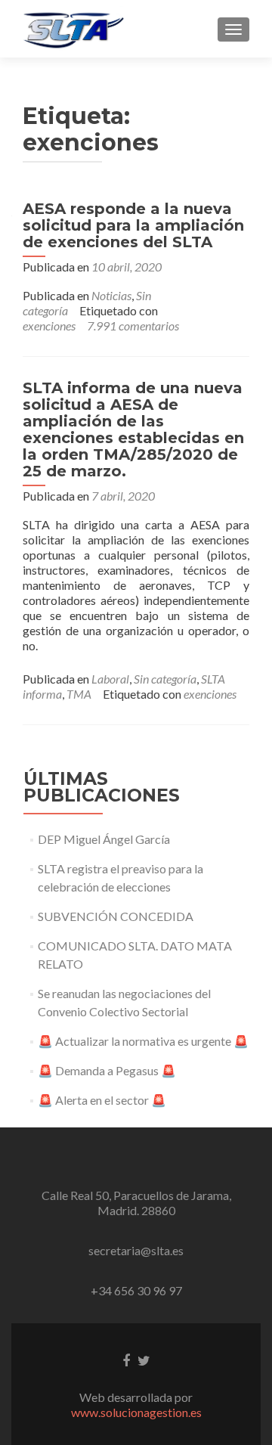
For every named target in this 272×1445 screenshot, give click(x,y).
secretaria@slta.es (136, 1250)
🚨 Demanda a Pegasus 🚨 (107, 1070)
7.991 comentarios (133, 325)
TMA (78, 694)
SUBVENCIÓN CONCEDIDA (115, 916)
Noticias (111, 295)
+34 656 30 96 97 (136, 1290)
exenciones (49, 325)
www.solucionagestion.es (136, 1412)
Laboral (110, 678)
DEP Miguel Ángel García (104, 839)
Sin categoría (165, 678)
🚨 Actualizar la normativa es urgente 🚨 (143, 1041)
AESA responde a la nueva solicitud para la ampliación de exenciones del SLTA (133, 225)
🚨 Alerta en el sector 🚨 (102, 1100)
